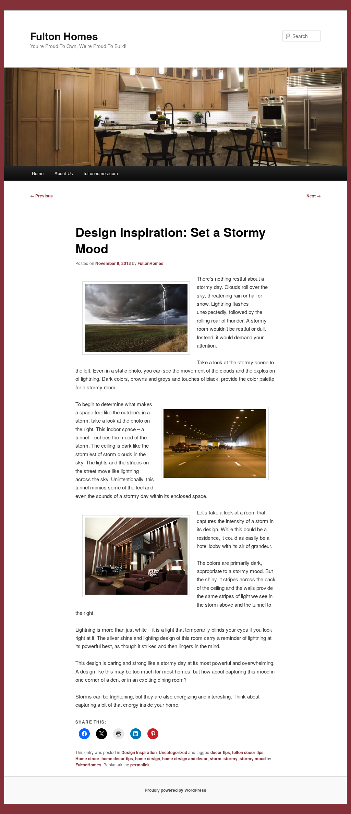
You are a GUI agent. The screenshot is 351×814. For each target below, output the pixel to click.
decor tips (220, 752)
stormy (230, 758)
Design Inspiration (139, 752)
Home (38, 173)
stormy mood (253, 758)
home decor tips (117, 758)
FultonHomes (150, 263)
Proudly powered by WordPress (175, 790)
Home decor (87, 758)
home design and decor (185, 758)
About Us (64, 173)
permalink (140, 765)
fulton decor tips (248, 752)
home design (147, 758)
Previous (41, 196)
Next (313, 196)
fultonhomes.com (101, 173)
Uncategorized (173, 752)
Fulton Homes (64, 35)
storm (215, 758)
